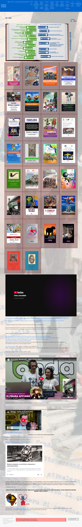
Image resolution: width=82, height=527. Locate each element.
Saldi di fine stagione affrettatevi (62, 3)
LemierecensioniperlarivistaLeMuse (21, 1)
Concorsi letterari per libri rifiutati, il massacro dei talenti (52, 5)
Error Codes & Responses (33, 520)
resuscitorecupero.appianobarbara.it (22, 508)
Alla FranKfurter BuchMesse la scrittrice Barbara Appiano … (18, 340)
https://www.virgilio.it (10, 346)
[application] (41, 354)
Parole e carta (31, 3)
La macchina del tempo (72, 3)
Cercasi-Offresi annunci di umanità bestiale (41, 5)
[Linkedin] (10, 18)
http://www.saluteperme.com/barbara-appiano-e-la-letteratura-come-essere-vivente (24, 437)
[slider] (74, 354)
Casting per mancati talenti (57, 3)
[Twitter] (7, 18)
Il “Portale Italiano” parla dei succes (13, 432)
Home (9, 1)
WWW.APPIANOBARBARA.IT (8, 520)
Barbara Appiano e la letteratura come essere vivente (17, 439)
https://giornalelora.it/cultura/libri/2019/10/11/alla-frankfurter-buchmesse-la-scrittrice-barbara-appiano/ (28, 336)
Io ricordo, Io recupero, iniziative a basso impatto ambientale (46, 5)
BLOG (12, 1)
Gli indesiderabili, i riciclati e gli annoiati (78, 3)
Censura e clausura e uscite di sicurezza (67, 5)
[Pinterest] (9, 18)
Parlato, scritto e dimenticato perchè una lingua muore (36, 5)
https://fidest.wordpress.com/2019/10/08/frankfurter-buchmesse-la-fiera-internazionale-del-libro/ (27, 339)
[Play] (7, 353)
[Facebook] (6, 18)
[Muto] (71, 353)
